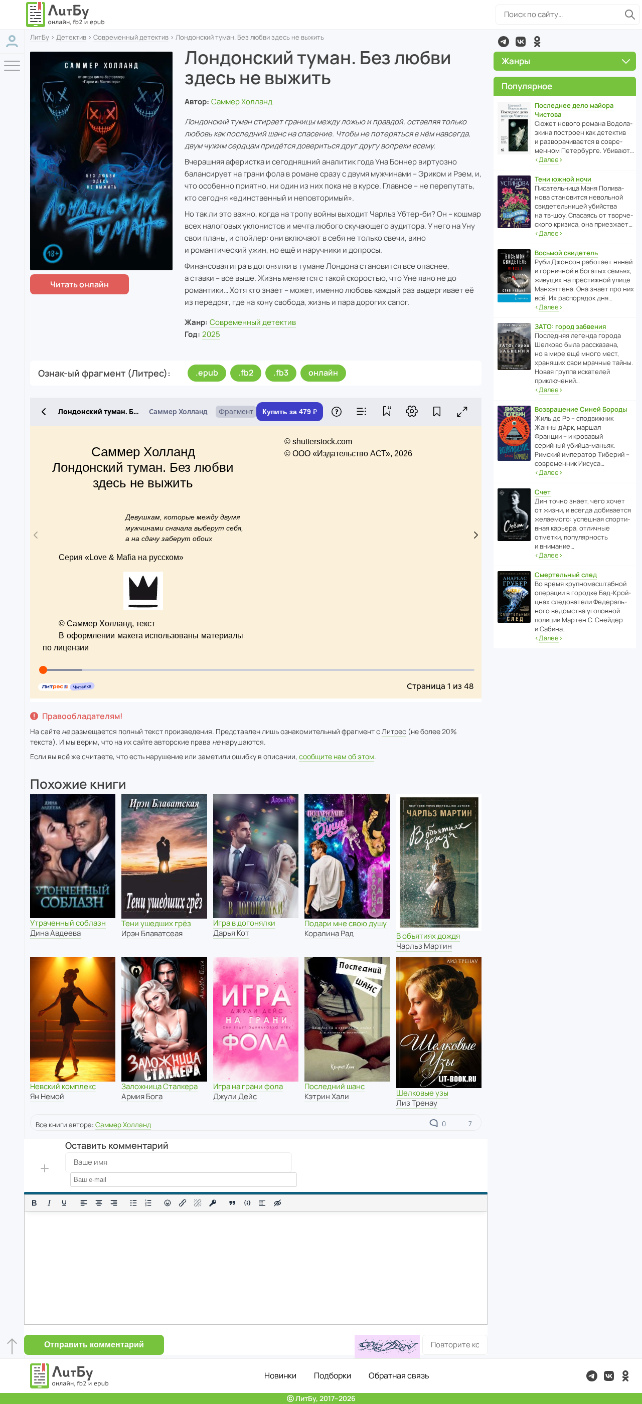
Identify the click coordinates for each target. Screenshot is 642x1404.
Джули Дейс (235, 1096)
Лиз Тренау (416, 1103)
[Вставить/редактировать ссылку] (182, 1203)
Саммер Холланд (241, 101)
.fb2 (245, 372)
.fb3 (280, 372)
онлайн (323, 372)
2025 (211, 334)
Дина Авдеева (55, 933)
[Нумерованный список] (148, 1203)
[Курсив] (49, 1203)
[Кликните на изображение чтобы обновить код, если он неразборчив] (387, 1346)
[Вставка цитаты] (232, 1203)
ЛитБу (39, 37)
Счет (543, 491)
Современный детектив (131, 37)
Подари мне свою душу (345, 923)
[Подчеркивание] (64, 1203)
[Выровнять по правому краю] (113, 1203)
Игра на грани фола (248, 1086)
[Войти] (12, 41)
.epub (207, 372)
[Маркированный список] (133, 1203)
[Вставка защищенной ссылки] (212, 1203)
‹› (549, 159)
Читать (79, 284)
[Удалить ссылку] (197, 1203)
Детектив (71, 37)
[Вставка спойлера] (262, 1203)
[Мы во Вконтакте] (521, 42)
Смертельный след (566, 574)
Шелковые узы (422, 1093)
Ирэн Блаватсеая (152, 933)
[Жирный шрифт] (34, 1203)
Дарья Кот (231, 933)
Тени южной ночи (563, 179)
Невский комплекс (63, 1086)
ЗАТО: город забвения (570, 326)
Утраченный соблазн (68, 923)
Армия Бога (142, 1096)
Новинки (280, 1375)
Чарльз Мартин (424, 946)
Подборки (332, 1375)
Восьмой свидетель (566, 252)
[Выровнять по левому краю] (83, 1203)
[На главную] (65, 14)
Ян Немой (47, 1096)
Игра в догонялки (244, 923)
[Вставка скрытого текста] (277, 1203)
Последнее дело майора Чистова (574, 110)
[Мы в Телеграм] (504, 42)
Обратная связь (399, 1375)
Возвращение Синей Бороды (581, 409)
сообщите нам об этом (336, 756)
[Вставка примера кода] (247, 1203)
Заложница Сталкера (159, 1086)
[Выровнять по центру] (98, 1203)
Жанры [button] (516, 61)
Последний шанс (334, 1086)
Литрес (394, 731)
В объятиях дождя (428, 936)
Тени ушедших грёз (156, 923)
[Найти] (630, 15)
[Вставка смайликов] (168, 1203)
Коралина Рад (329, 933)
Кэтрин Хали (326, 1096)
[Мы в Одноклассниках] (537, 42)
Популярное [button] (527, 86)
